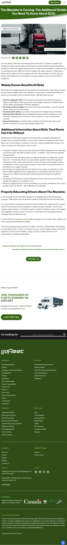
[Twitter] (17, 58)
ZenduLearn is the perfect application (28, 219)
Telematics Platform (8, 412)
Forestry (4, 376)
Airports (4, 367)
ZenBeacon (38, 378)
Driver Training (6, 432)
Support (37, 452)
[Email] (27, 58)
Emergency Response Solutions (12, 370)
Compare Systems (40, 429)
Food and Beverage (8, 381)
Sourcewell (5, 404)
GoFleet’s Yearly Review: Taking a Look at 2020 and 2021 (22, 246)
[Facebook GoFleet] (36, 471)
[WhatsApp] (24, 58)
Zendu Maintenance (40, 373)
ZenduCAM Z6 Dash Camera (43, 364)
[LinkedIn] (20, 58)
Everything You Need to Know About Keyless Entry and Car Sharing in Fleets (38, 249)
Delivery (4, 390)
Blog (47, 49)
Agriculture (5, 378)
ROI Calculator (39, 426)
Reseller (4, 458)
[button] (63, 543)
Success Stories (39, 418)
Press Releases (39, 415)
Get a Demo (55, 2)
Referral (4, 460)
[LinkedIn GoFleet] (40, 471)
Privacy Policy (39, 455)
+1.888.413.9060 (25, 306)
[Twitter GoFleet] (44, 471)
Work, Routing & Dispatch (10, 421)
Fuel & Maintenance (8, 429)
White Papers (38, 421)
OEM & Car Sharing (8, 426)
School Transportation (9, 384)
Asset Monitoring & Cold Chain (12, 423)
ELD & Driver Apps (8, 418)
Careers (4, 455)
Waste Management (8, 364)
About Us (5, 452)
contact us (30, 231)
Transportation (6, 373)
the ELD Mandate (11, 226)
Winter (4, 398)
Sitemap (37, 432)
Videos (36, 423)
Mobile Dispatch (39, 367)
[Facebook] (13, 58)
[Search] (64, 334)
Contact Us (33, 259)
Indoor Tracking (7, 435)
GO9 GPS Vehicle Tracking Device (45, 370)
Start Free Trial (11, 317)
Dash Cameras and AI (9, 415)
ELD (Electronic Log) (57, 49)
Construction (6, 401)
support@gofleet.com (16, 309)
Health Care (5, 387)
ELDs (32, 68)
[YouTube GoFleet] (48, 471)
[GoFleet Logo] (6, 2)
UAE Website (6, 484)
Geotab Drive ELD (40, 376)
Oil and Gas (5, 392)
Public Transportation (9, 395)
